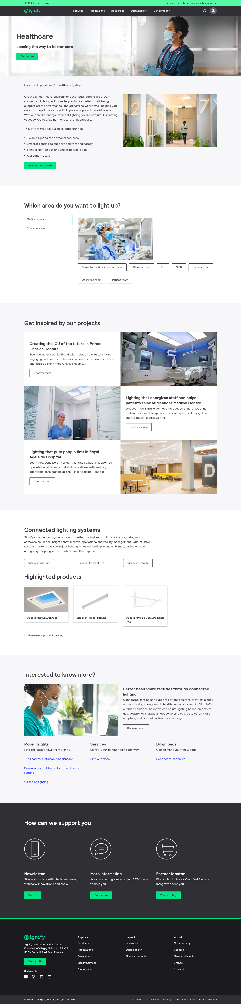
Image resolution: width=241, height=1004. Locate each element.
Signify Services (87, 963)
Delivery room (141, 267)
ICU (163, 267)
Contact (179, 969)
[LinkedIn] (42, 977)
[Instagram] (34, 977)
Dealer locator (87, 969)
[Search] (204, 10)
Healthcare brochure (170, 759)
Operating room (91, 280)
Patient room (120, 280)
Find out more (100, 759)
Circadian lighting (36, 782)
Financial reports (136, 956)
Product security (208, 999)
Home (27, 85)
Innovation (132, 943)
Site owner (136, 999)
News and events (184, 956)
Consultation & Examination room (102, 267)
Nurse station (201, 267)
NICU (179, 267)
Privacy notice (171, 999)
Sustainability (139, 10)
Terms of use (188, 999)
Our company (161, 10)
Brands (178, 963)
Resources (117, 10)
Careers (179, 949)
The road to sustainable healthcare (48, 759)
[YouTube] (50, 977)
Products (77, 10)
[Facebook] (26, 977)
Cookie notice (152, 999)
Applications (97, 10)
